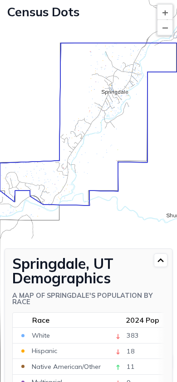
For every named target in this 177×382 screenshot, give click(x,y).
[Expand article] (160, 260)
